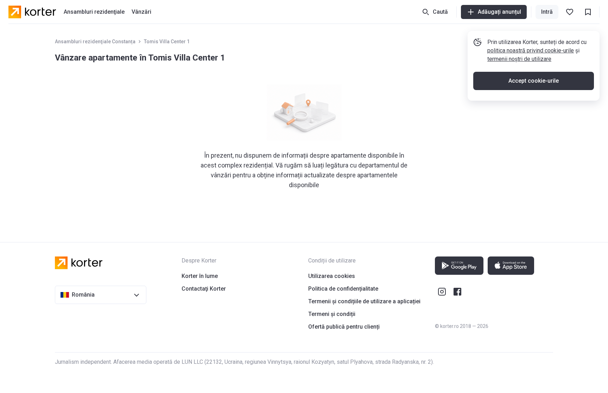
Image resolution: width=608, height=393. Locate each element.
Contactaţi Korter (204, 288)
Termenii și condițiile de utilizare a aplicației (364, 301)
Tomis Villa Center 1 (167, 41)
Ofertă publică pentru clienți (344, 326)
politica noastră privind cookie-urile (530, 50)
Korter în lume (200, 276)
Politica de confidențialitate (343, 288)
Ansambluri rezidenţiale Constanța (95, 41)
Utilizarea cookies (331, 276)
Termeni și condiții (331, 314)
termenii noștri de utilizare (519, 59)
